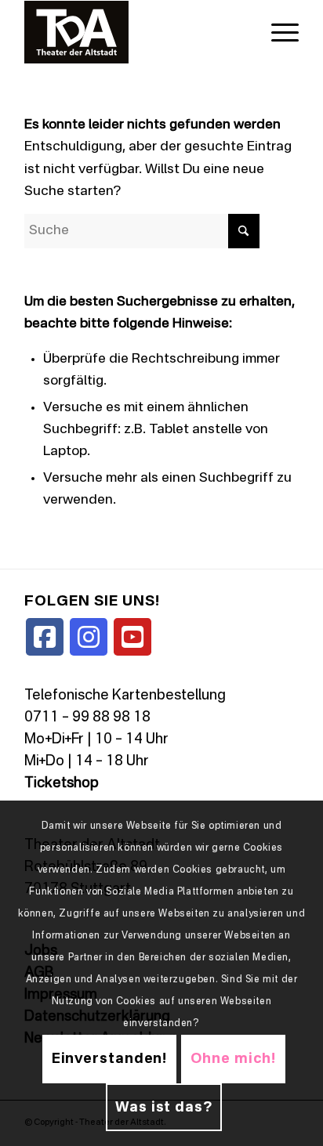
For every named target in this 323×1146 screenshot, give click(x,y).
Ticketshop (61, 783)
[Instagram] (88, 637)
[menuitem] (277, 32)
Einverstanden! (110, 1059)
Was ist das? (163, 1108)
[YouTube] (132, 637)
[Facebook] (45, 637)
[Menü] (277, 32)
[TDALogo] (134, 32)
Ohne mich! (233, 1059)
